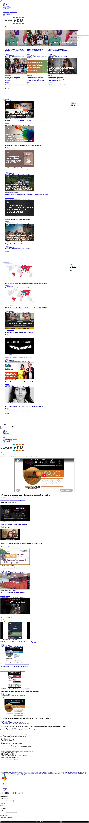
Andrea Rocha (11, 772)
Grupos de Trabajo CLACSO (22, 404)
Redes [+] (50, 27)
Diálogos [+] (29, 27)
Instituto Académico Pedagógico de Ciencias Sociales (20, 773)
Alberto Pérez (5, 772)
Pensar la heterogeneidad (74, 773)
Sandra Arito (2, 774)
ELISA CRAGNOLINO (62, 772)
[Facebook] (47, 90)
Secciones (5, 25)
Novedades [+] (8, 27)
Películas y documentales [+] (75, 37)
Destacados (7, 26)
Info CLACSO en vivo (18, 118)
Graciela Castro (6, 773)
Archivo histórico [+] (73, 40)
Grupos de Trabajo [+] (73, 30)
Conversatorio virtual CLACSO (9, 456)
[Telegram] (47, 96)
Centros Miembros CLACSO (11, 497)
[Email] (47, 98)
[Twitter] (47, 92)
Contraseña (3, 803)
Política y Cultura (82, 773)
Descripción (5, 697)
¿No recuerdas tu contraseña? (6, 817)
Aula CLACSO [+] (73, 33)
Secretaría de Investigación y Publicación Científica (15, 774)
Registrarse (3, 805)
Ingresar (2, 815)
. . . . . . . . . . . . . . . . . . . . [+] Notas (73, 270)
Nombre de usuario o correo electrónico (8, 810)
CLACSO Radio (8, 263)
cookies (6, 821)
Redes (8, 46)
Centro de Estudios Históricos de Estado (34, 772)
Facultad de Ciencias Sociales (73, 772)
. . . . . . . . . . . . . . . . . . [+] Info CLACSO (73, 107)
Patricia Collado (66, 773)
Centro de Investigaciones (47, 772)
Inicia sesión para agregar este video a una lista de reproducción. (17, 125)
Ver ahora (7, 54)
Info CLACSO (8, 100)
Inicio (1, 456)
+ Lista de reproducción (9, 55)
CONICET (55, 772)
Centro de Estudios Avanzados (20, 772)
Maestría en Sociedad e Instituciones (55, 773)
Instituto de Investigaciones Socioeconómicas (39, 773)
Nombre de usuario (4, 798)
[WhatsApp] (47, 94)
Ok (61, 821)
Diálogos (9, 75)
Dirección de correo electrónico (6, 800)
